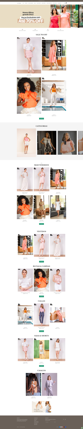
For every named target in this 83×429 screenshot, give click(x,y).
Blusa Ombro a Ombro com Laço (57, 292)
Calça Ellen (57, 327)
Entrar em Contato (36, 421)
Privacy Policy (35, 423)
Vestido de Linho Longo (24, 192)
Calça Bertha (25, 327)
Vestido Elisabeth (54, 74)
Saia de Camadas (29, 74)
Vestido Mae (58, 220)
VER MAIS (41, 261)
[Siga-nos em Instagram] (65, 419)
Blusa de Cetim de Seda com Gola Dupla (25, 292)
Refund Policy (35, 424)
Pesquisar (35, 420)
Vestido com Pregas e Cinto (41, 192)
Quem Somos (35, 419)
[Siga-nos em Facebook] (63, 419)
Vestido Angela (41, 220)
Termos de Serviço (36, 422)
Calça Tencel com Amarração (41, 327)
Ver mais (41, 118)
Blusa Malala (24, 220)
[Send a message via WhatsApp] (82, 428)
